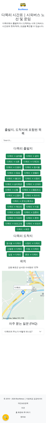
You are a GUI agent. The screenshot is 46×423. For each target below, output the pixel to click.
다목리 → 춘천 (32, 218)
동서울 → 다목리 (13, 243)
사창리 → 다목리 (32, 243)
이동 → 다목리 (32, 249)
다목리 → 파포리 (33, 223)
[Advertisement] (23, 53)
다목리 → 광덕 (32, 156)
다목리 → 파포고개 (13, 223)
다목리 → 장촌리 (31, 212)
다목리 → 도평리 (13, 167)
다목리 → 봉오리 (13, 178)
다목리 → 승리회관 (13, 184)
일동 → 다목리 (14, 254)
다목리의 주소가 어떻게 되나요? (18, 331)
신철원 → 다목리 (14, 249)
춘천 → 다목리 (31, 254)
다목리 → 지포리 (14, 218)
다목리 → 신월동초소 (31, 189)
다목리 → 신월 (11, 189)
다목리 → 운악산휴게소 (23, 201)
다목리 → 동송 (13, 173)
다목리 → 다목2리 (31, 161)
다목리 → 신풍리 (13, 195)
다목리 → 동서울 (32, 167)
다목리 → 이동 (32, 206)
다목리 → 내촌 (13, 161)
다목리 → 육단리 (14, 206)
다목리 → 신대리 (33, 184)
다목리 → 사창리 (32, 178)
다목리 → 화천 (23, 229)
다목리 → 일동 (13, 212)
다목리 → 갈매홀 (14, 156)
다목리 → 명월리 (31, 173)
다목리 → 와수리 (32, 195)
